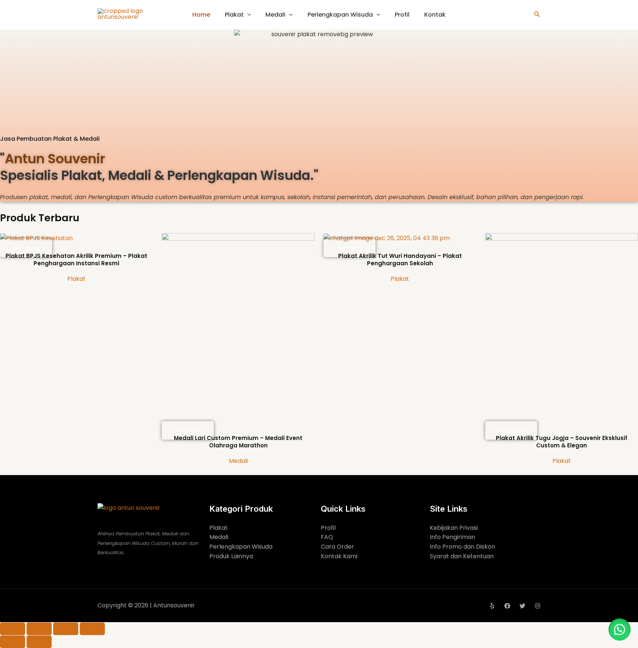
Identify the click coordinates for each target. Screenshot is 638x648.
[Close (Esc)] (92, 629)
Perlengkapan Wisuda (340, 14)
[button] (247, 14)
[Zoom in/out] (12, 629)
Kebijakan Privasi (454, 527)
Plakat (234, 14)
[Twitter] (522, 606)
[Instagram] (538, 606)
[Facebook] (507, 606)
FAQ (327, 537)
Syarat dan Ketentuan (462, 556)
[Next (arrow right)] (39, 641)
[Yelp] (492, 606)
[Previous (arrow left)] (12, 641)
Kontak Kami (339, 556)
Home (201, 14)
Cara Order (337, 546)
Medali (275, 14)
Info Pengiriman (452, 537)
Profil (402, 14)
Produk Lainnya (231, 556)
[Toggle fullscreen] (39, 629)
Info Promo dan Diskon (462, 546)
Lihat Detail (26, 248)
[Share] (65, 629)
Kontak (435, 14)
